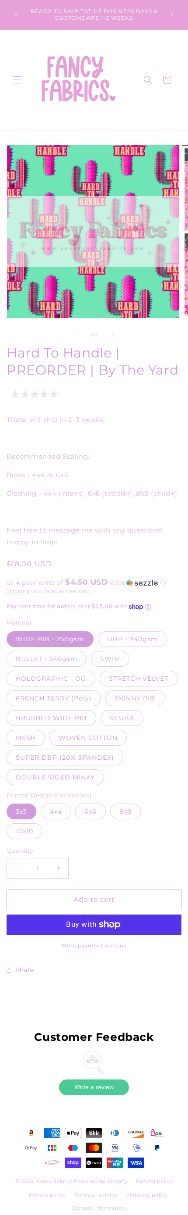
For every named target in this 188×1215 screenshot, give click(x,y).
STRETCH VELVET (138, 679)
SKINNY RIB (135, 698)
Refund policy (154, 1181)
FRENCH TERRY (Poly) (54, 698)
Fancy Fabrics (54, 1181)
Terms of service (96, 1195)
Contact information (98, 1208)
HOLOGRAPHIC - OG (51, 679)
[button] (17, 79)
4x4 (56, 811)
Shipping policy (147, 1195)
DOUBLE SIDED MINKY (55, 777)
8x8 (125, 811)
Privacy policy (47, 1195)
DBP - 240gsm (132, 639)
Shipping (18, 591)
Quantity (20, 850)
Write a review (94, 1086)
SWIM (110, 659)
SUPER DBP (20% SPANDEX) (65, 757)
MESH (26, 738)
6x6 (90, 811)
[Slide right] (113, 334)
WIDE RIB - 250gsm (50, 639)
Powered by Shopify (101, 1181)
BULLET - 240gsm (46, 659)
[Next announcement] (171, 14)
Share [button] (24, 970)
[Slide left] (74, 334)
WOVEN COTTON (88, 738)
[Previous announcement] (16, 14)
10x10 (24, 831)
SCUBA (122, 718)
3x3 (21, 811)
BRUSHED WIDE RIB (51, 718)
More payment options (94, 945)
